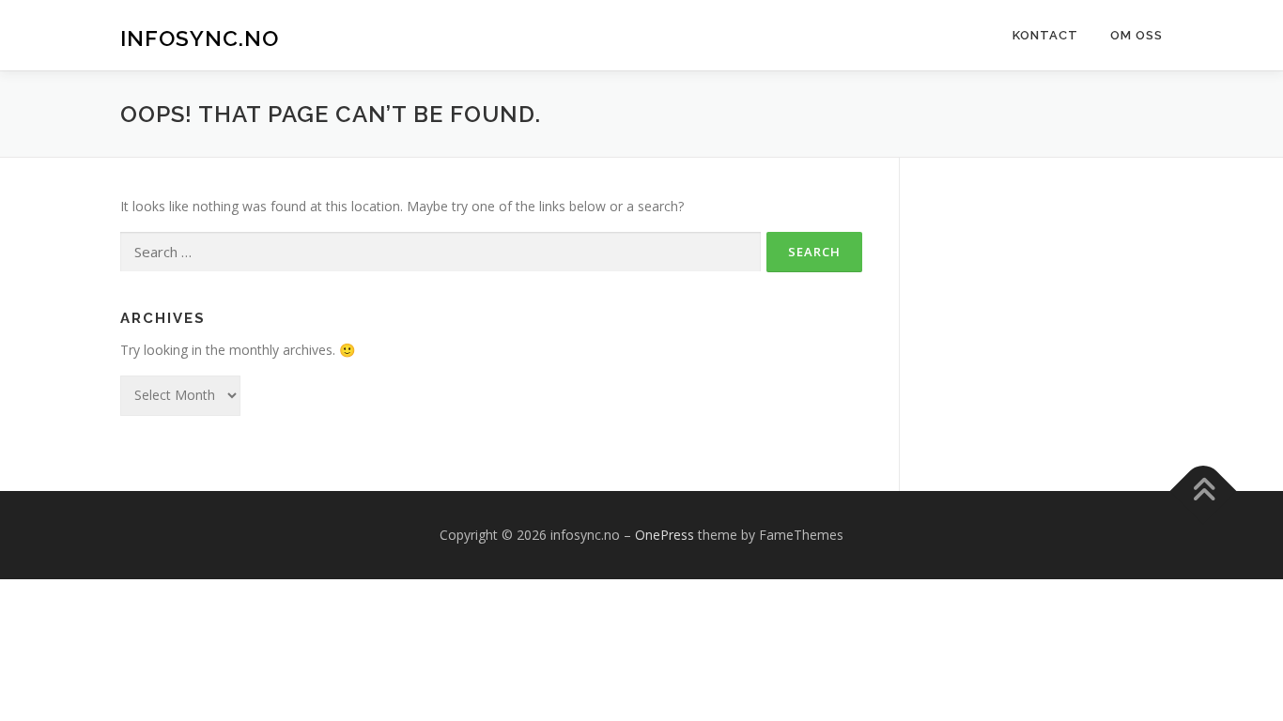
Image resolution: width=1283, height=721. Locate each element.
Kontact (1045, 35)
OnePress (664, 535)
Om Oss (1136, 35)
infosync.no (199, 38)
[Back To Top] (1203, 490)
